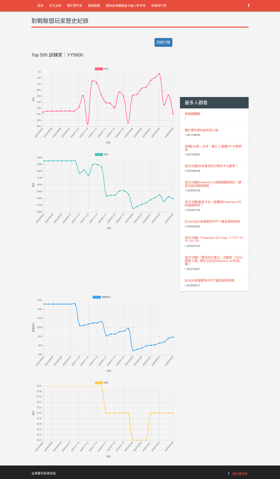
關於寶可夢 (74, 5)
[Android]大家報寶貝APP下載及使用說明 (212, 221)
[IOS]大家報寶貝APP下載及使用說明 (209, 280)
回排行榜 (163, 42)
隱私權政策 (240, 473)
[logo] (31, 5)
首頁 (40, 5)
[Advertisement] (102, 257)
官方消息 (55, 5)
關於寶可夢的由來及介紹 (201, 130)
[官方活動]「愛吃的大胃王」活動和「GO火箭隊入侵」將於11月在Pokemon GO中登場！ (214, 261)
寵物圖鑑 (94, 5)
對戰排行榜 (158, 5)
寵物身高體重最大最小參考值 (126, 5)
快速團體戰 (192, 113)
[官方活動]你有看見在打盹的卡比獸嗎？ (211, 166)
